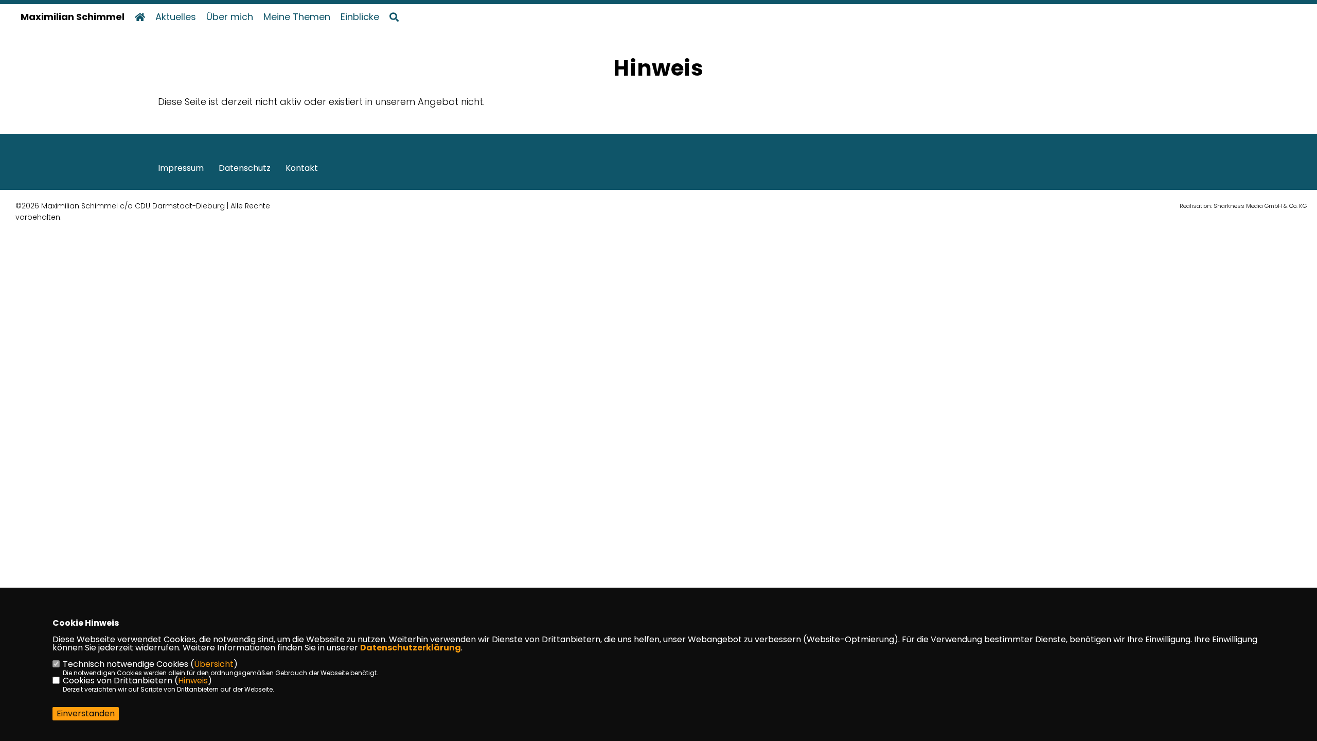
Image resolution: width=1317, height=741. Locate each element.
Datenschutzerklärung (410, 648)
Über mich (229, 17)
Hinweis (193, 680)
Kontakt (302, 168)
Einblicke (360, 17)
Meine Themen (296, 17)
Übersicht (214, 664)
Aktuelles (175, 17)
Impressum (181, 168)
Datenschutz (245, 168)
